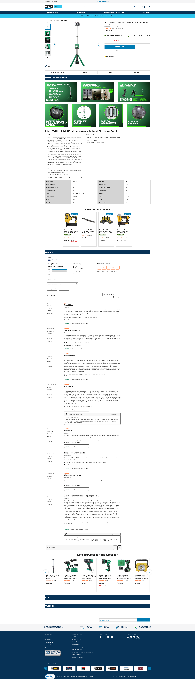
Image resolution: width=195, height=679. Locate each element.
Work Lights (64, 20)
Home (46, 20)
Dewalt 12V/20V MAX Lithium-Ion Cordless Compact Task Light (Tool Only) (141, 577)
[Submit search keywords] (128, 6)
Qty (105, 41)
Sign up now (143, 620)
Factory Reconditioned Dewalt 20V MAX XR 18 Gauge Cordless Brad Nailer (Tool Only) (71, 231)
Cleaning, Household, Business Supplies (113, 12)
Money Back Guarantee (50, 644)
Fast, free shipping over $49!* (103, 1)
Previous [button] (70, 16)
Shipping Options (49, 642)
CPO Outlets (54, 1)
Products (51, 20)
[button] (47, 26)
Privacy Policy (66, 676)
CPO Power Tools (47, 1)
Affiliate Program (76, 644)
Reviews (84, 72)
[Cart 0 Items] (149, 6)
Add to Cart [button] (119, 47)
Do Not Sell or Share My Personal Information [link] (82, 652)
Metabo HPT (107, 26)
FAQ (45, 647)
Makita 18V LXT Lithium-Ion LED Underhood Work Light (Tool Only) (52, 577)
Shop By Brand (146, 12)
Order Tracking (48, 637)
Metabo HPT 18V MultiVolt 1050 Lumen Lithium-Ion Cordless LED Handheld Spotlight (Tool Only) (105, 577)
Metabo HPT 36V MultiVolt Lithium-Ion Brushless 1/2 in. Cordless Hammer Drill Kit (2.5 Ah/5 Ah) (71, 577)
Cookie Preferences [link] (76, 654)
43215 (148, 35)
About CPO (74, 636)
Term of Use (59, 676)
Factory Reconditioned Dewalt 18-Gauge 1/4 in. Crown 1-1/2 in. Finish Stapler (124, 231)
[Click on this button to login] (144, 7)
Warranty (137, 72)
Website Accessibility (77, 649)
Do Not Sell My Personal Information (79, 676)
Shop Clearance (80, 12)
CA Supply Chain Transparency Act (80, 647)
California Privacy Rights (77, 657)
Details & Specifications (58, 72)
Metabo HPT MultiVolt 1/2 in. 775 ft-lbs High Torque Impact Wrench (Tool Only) (89, 577)
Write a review (119, 28)
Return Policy (48, 639)
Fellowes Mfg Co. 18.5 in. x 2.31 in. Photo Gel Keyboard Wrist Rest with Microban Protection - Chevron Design (88, 231)
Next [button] (125, 16)
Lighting (57, 20)
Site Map (91, 676)
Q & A (110, 72)
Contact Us (74, 641)
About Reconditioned (77, 639)
